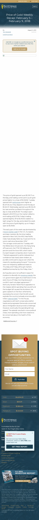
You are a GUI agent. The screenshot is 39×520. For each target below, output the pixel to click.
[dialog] (19, 442)
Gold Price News (8, 34)
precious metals (26, 275)
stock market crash (11, 232)
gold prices (16, 202)
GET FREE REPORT (19, 446)
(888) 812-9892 (22, 1)
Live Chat (34, 1)
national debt (13, 299)
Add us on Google (20, 49)
